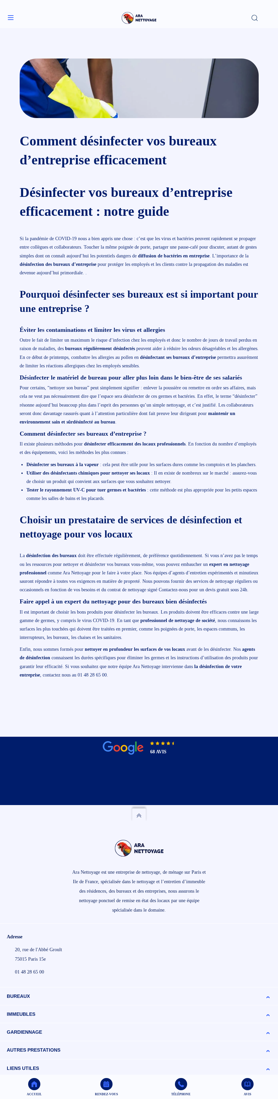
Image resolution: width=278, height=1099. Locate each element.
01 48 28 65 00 (29, 972)
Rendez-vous (106, 1094)
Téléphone (181, 1094)
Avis (247, 1094)
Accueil (34, 1094)
